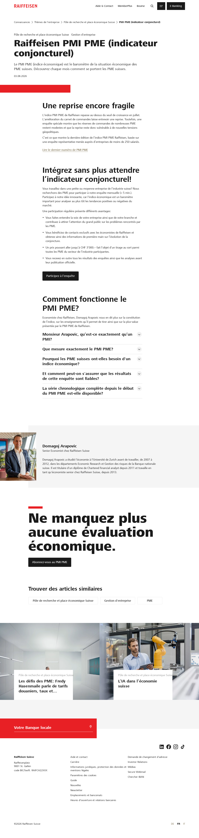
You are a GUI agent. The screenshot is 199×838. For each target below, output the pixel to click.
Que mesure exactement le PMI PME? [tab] (77, 349)
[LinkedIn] (161, 746)
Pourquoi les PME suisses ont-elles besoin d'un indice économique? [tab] (87, 361)
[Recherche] (152, 6)
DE (172, 823)
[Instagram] (175, 746)
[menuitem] (104, 6)
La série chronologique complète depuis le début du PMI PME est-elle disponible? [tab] (88, 391)
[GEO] (90, 726)
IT (184, 823)
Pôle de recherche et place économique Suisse (63, 600)
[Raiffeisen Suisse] (26, 6)
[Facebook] (168, 746)
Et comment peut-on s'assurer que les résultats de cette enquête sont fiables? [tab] (87, 376)
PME (150, 600)
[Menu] (161, 6)
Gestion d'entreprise (117, 600)
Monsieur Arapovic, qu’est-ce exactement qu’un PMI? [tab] (88, 337)
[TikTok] (182, 746)
